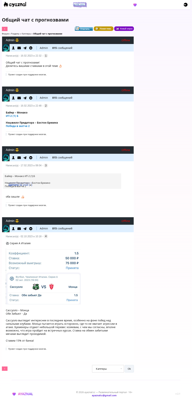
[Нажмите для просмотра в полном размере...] (43, 303)
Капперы (26, 33)
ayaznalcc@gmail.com (104, 395)
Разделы (15, 33)
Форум (5, 33)
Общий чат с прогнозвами (47, 33)
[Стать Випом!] (79, 4)
